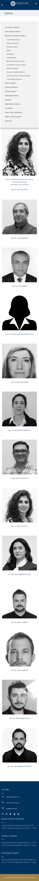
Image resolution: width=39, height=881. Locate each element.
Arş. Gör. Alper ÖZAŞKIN (19, 622)
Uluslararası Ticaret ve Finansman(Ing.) (18, 75)
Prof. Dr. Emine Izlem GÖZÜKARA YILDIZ (20, 334)
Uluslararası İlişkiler (12, 68)
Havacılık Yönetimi (12, 47)
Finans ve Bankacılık (13, 43)
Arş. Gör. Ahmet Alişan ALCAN (20, 718)
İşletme (9, 50)
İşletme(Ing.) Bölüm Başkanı (19, 185)
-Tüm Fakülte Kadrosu (13, 40)
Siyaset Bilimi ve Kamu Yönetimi (16, 65)
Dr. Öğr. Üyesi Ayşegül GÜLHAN (19, 574)
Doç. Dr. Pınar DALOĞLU (19, 189)
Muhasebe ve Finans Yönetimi (16, 61)
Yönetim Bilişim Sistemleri (14, 79)
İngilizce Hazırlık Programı (13, 117)
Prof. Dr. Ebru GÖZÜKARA (19, 382)
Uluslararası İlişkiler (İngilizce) (15, 72)
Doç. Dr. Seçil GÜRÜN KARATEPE (19, 430)
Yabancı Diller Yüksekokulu (13, 112)
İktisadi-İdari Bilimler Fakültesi (16, 179)
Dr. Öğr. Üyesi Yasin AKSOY (19, 478)
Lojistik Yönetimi (11, 58)
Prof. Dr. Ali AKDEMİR (19, 286)
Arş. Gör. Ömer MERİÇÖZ (19, 670)
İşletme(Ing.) (10, 54)
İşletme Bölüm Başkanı (19, 182)
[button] (4, 163)
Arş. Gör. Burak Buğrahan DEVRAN (19, 766)
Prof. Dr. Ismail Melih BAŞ (19, 238)
